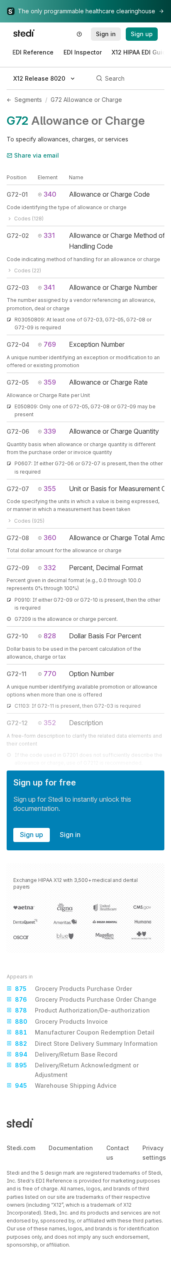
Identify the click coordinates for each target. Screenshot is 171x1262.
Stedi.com (21, 1147)
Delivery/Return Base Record (66, 1054)
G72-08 (18, 537)
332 (50, 567)
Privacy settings (154, 1152)
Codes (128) (29, 218)
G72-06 (18, 431)
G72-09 (18, 567)
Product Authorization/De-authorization (82, 1010)
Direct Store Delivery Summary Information (86, 1043)
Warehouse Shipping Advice (66, 1085)
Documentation (71, 1147)
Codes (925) (29, 521)
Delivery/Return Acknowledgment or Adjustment (77, 1070)
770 (50, 673)
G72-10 (17, 636)
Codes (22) (27, 270)
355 (50, 488)
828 (50, 636)
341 (49, 287)
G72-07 (18, 488)
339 (50, 431)
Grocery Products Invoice (61, 1021)
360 (50, 537)
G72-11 (17, 673)
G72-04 (18, 344)
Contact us (117, 1152)
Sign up (31, 834)
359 (50, 382)
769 (50, 344)
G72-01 (17, 194)
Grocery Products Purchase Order (73, 988)
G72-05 (18, 382)
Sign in (70, 834)
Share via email (36, 155)
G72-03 (18, 287)
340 (50, 194)
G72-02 (18, 235)
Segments (28, 99)
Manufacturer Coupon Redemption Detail (84, 1032)
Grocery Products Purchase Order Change (85, 999)
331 (49, 235)
